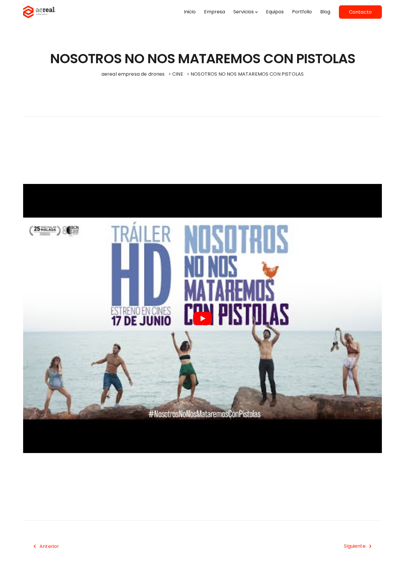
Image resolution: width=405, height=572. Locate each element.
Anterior (49, 546)
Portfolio (302, 11)
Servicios (243, 11)
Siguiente (354, 546)
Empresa (214, 11)
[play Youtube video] (202, 318)
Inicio (190, 11)
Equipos (275, 11)
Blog (325, 11)
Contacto (360, 12)
